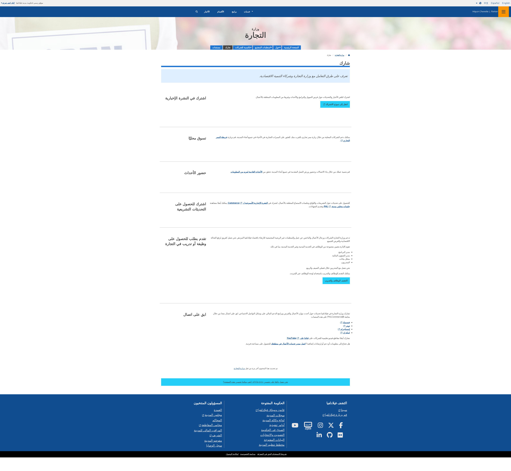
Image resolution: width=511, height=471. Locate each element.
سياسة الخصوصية (248, 454)
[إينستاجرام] (322, 426)
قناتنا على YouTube (298, 338)
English (506, 3)
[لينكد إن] (321, 436)
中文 (486, 3)
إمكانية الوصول (232, 454)
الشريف (217, 435)
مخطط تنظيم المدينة (272, 445)
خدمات (247, 11)
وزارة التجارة (339, 55)
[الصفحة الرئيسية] (349, 55)
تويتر (348, 325)
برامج (234, 11)
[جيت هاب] (332, 436)
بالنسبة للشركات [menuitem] (242, 47)
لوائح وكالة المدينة (273, 420)
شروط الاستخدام (279, 454)
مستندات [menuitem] (216, 47)
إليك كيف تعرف (8, 3)
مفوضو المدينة (213, 440)
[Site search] (196, 11)
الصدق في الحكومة (273, 430)
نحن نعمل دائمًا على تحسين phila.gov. (255, 382)
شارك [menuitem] (227, 47)
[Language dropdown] (478, 3)
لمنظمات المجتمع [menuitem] (263, 47)
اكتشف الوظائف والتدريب (336, 280)
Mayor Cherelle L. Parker (485, 11)
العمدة (218, 410)
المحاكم (217, 420)
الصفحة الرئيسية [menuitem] (291, 47)
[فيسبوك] (343, 426)
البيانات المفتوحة (274, 440)
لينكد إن (346, 332)
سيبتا (344, 410)
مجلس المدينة (213, 415)
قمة (497, 445)
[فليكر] (342, 436)
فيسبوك (346, 322)
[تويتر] (333, 426)
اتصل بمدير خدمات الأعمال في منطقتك (288, 343)
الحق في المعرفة (264, 454)
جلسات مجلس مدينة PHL (337, 206)
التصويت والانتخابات (272, 435)
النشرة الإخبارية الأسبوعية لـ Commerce (248, 202)
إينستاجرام (345, 329)
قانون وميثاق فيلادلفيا (271, 410)
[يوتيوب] (297, 426)
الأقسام (220, 11)
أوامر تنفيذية (277, 425)
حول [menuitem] (277, 47)
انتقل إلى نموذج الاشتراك (336, 104)
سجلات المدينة (276, 415)
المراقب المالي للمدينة (208, 430)
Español (495, 3)
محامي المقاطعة (211, 425)
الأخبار (207, 11)
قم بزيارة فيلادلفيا (336, 415)
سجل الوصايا (214, 445)
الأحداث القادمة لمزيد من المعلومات (246, 171)
